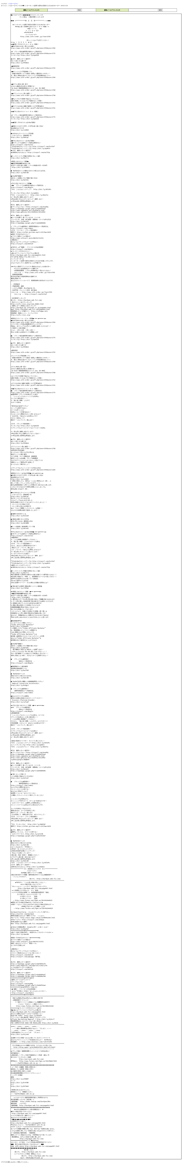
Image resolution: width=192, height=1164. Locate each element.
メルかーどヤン (13, 3)
